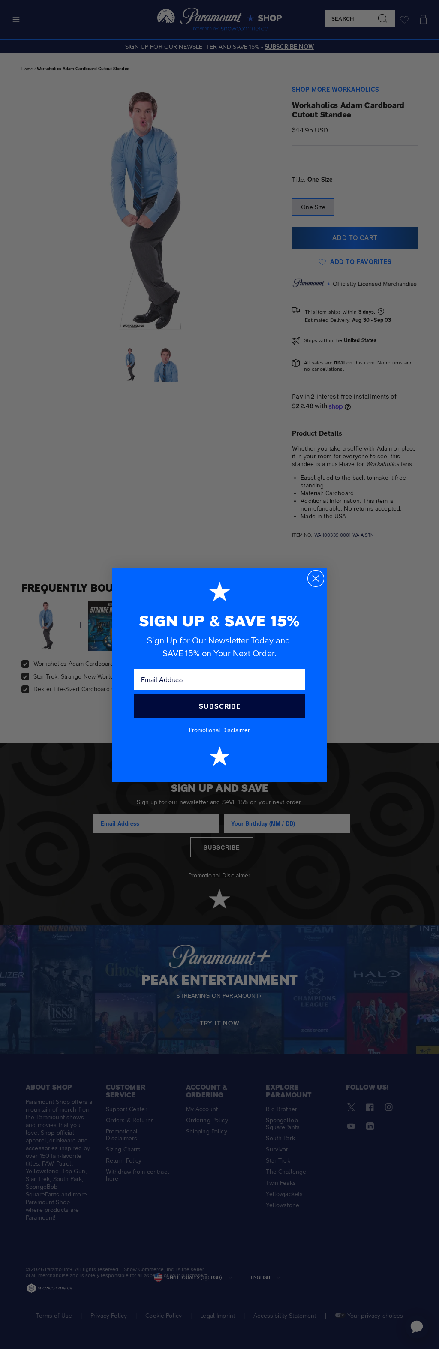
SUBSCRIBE (220, 706)
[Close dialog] (315, 578)
